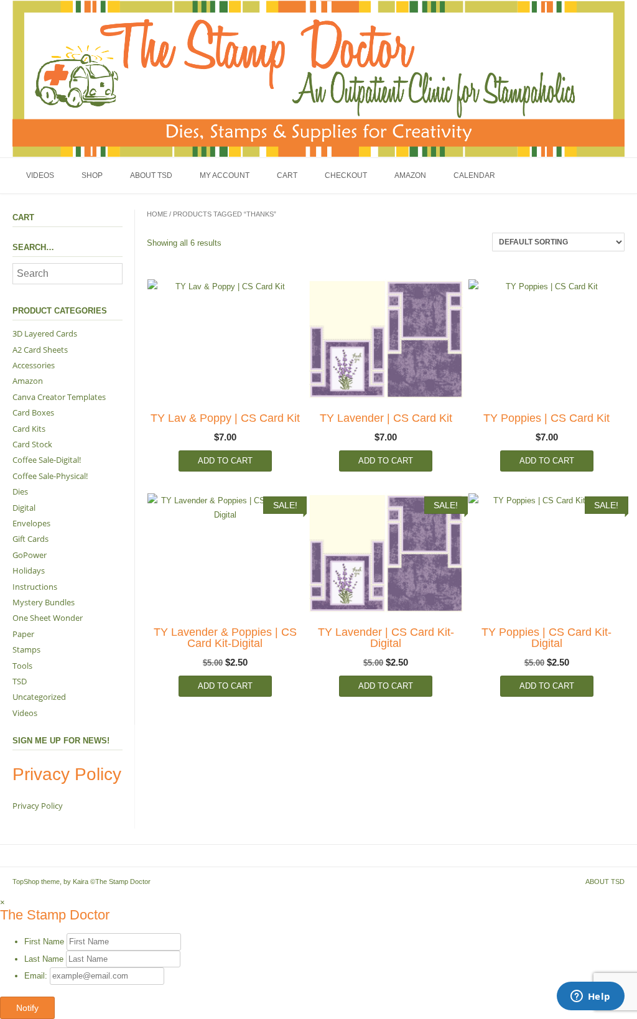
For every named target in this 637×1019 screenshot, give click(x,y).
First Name (44, 941)
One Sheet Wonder (47, 617)
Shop (92, 175)
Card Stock (32, 444)
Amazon (410, 175)
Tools (22, 665)
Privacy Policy (37, 805)
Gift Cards (30, 538)
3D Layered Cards (44, 333)
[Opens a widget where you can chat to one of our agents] (590, 997)
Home (157, 214)
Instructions (34, 586)
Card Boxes (33, 412)
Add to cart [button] (225, 460)
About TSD (151, 175)
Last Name (43, 959)
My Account (224, 175)
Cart (287, 175)
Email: (37, 975)
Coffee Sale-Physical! (50, 476)
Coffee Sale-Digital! (46, 459)
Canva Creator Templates (59, 396)
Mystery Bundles (43, 602)
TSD (19, 681)
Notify (27, 1008)
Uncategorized (39, 696)
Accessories (33, 365)
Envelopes (31, 523)
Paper (23, 634)
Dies (20, 491)
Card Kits (28, 428)
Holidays (28, 570)
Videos (40, 175)
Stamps (26, 649)
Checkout (346, 175)
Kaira (80, 881)
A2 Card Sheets (40, 349)
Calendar (474, 175)
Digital (23, 507)
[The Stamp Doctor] (318, 78)
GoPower (29, 555)
